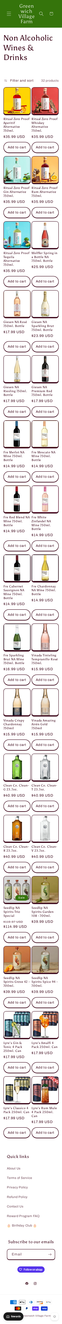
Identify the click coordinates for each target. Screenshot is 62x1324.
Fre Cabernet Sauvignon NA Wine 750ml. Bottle (13, 592)
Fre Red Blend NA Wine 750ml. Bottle (16, 521)
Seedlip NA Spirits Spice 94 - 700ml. (45, 982)
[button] (9, 14)
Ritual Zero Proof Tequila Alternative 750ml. (16, 259)
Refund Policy (17, 1197)
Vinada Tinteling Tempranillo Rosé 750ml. (45, 659)
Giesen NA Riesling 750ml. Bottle (15, 391)
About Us (13, 1168)
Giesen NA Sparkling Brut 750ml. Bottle (43, 326)
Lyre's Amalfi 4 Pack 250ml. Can (45, 1045)
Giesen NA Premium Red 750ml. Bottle (42, 391)
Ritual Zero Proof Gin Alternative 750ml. (16, 192)
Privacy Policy (17, 1187)
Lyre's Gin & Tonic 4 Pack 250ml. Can (13, 1047)
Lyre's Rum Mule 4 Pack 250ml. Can (44, 1112)
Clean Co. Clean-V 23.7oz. (44, 848)
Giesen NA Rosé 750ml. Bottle (15, 324)
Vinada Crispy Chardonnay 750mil (13, 724)
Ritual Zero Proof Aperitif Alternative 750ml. (16, 125)
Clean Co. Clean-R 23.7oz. (16, 848)
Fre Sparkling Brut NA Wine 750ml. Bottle (14, 659)
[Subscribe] (50, 1254)
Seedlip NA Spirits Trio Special (11, 911)
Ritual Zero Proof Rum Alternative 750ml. (45, 192)
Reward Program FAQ (23, 1216)
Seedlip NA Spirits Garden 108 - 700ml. (43, 911)
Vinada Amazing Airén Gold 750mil (44, 724)
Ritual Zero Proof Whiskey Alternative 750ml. (45, 125)
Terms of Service (19, 1178)
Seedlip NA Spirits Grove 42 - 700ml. (16, 982)
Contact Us (15, 1206)
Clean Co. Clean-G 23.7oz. (16, 787)
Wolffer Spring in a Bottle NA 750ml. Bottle (45, 257)
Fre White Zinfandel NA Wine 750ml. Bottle (41, 523)
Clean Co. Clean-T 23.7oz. (44, 787)
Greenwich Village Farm (36, 1315)
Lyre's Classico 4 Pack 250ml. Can (16, 1110)
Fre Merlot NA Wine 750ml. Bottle (14, 456)
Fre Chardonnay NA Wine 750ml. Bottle (44, 590)
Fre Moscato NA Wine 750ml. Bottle (43, 456)
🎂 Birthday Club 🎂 (22, 1225)
